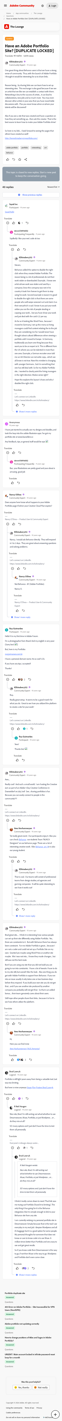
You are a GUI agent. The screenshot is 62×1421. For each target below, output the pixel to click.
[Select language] (42, 5)
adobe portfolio (12, 147)
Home (8, 13)
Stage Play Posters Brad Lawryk (40, 1087)
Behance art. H (42, 846)
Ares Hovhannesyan (23, 828)
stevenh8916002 (21, 230)
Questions (10, 16)
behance (9, 153)
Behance (22, 839)
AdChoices (49, 1417)
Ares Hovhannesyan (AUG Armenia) (25, 1048)
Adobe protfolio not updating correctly (22, 1323)
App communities (22, 13)
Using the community (14, 1408)
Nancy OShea (15, 494)
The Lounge (38, 13)
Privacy (39, 1408)
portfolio (25, 147)
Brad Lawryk (14, 1071)
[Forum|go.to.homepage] (22, 5)
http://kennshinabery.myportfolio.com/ (21, 138)
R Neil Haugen (20, 1106)
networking (36, 147)
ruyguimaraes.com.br (13, 654)
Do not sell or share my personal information (23, 1417)
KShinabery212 (16, 61)
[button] (5, 6)
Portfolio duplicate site (15, 1293)
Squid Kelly (9, 212)
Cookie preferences (13, 1412)
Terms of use (29, 1408)
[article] (31, 213)
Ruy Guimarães (16, 628)
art (45, 147)
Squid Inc (13, 204)
